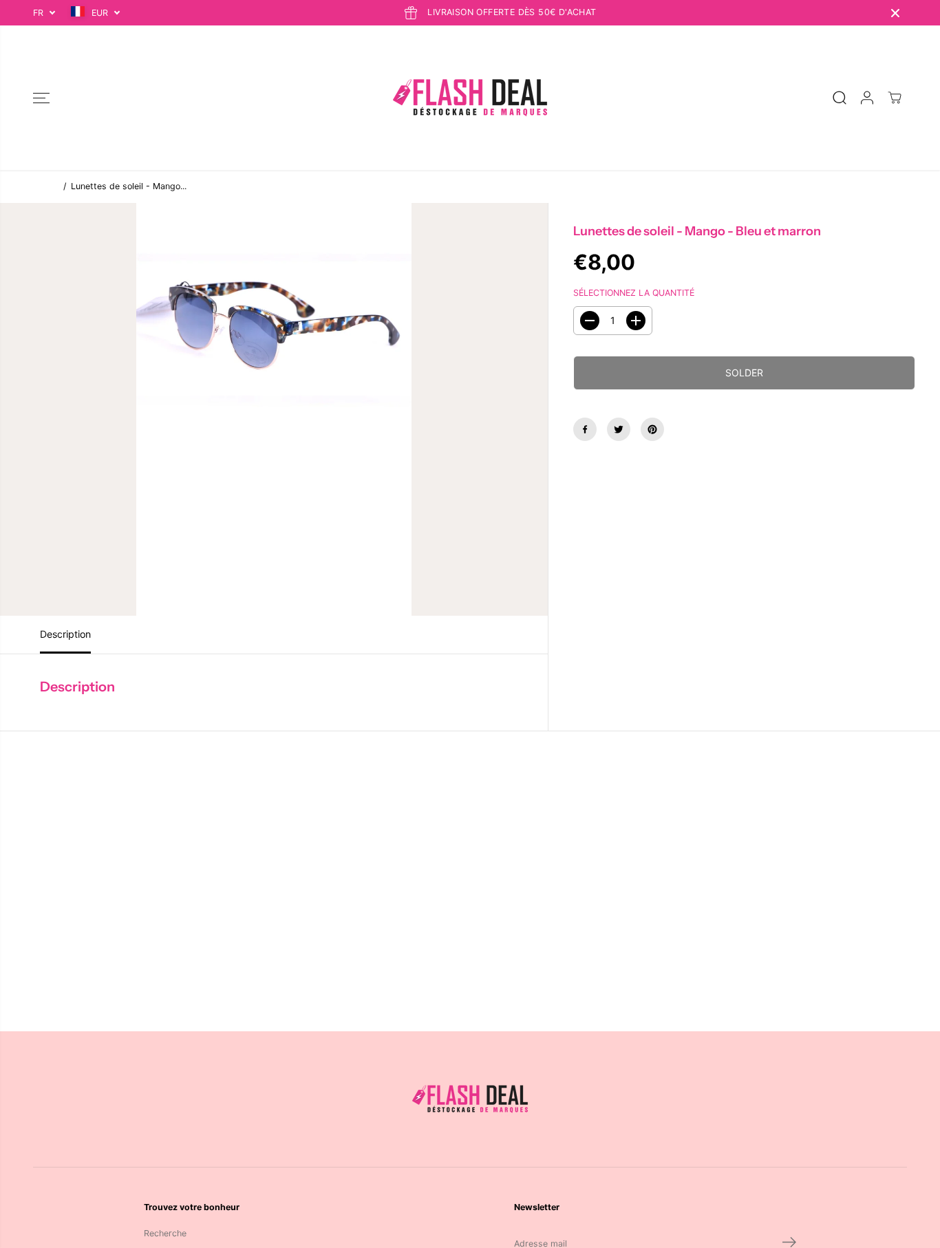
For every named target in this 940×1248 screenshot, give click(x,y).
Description (65, 634)
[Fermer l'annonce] (895, 13)
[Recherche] (839, 97)
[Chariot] (894, 97)
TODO (45, 186)
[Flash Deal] (470, 97)
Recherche (165, 1233)
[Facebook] (585, 429)
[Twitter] (618, 429)
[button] (41, 97)
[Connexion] (867, 97)
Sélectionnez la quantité (633, 293)
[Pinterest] (652, 429)
